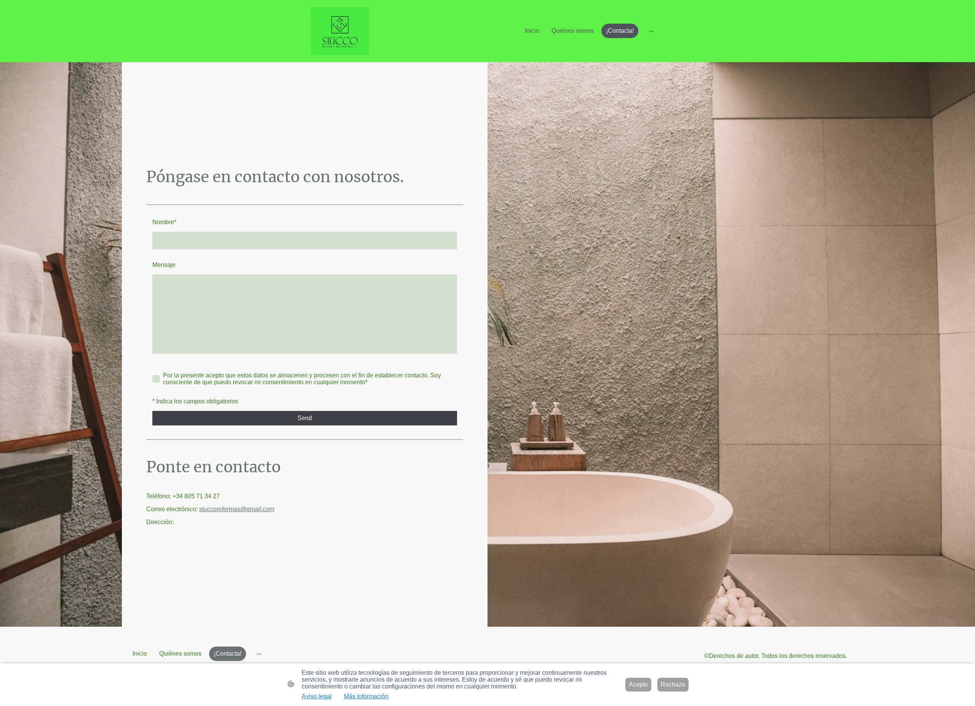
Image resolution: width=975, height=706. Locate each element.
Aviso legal (317, 696)
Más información (366, 696)
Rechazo (673, 684)
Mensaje (164, 265)
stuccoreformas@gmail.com (236, 509)
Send (304, 418)
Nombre (164, 222)
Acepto (638, 684)
